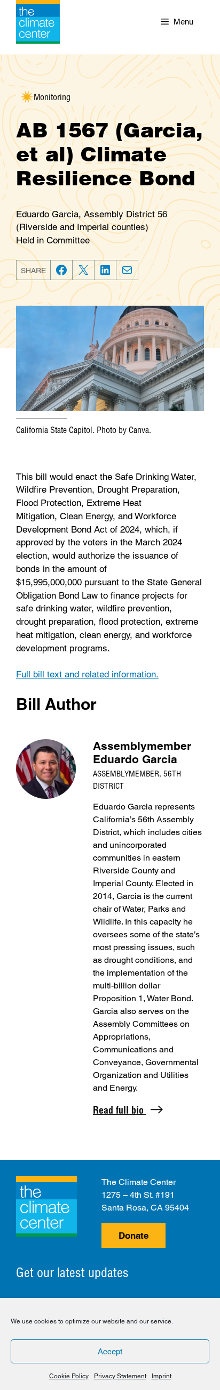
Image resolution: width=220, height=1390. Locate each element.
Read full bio (119, 1110)
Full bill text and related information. (87, 674)
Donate (133, 1235)
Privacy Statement (120, 1376)
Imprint (161, 1376)
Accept (110, 1351)
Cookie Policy (69, 1376)
